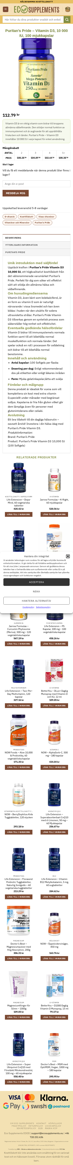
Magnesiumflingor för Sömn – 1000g (18, 1007)
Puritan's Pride (42, 222)
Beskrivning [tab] (13, 237)
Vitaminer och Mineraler (17, 222)
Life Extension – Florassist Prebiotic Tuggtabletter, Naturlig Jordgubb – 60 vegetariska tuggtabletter (19, 884)
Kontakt (41, 1123)
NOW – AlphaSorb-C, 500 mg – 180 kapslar (54, 754)
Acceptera (36, 582)
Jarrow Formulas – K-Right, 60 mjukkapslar (54, 501)
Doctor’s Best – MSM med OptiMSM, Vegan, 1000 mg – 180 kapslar (54, 1067)
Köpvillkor (55, 1123)
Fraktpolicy (19, 1125)
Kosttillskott (26, 216)
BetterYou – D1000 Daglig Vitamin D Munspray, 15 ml (54, 1007)
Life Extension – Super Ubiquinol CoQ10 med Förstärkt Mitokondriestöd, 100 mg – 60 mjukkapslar (18, 1069)
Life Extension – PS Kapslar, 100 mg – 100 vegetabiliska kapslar (54, 629)
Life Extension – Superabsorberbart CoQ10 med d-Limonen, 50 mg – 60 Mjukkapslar (54, 819)
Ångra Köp (51, 1128)
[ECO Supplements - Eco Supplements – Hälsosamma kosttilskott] (37, 9)
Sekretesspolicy (43, 607)
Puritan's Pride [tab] (15, 252)
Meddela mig (15, 193)
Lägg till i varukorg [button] (18, 514)
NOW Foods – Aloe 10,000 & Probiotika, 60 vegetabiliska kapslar (19, 755)
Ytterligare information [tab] (21, 245)
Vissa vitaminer (46, 216)
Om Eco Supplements (22, 1123)
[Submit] (67, 19)
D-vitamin (10, 216)
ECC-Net (62, 1149)
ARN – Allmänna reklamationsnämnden (29, 1149)
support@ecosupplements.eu (47, 1133)
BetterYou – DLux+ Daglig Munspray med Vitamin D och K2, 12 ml (54, 693)
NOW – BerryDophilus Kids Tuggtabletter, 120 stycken (19, 816)
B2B (40, 1128)
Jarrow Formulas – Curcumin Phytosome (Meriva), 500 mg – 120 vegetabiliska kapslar (19, 631)
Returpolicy (36, 1125)
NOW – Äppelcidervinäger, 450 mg (54, 945)
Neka (36, 591)
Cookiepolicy (28, 607)
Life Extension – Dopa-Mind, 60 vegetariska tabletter (19, 502)
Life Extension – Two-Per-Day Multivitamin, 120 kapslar (19, 693)
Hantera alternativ (36, 600)
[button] (68, 556)
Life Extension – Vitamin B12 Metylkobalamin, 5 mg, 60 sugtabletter (54, 882)
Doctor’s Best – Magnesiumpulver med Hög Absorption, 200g (19, 946)
